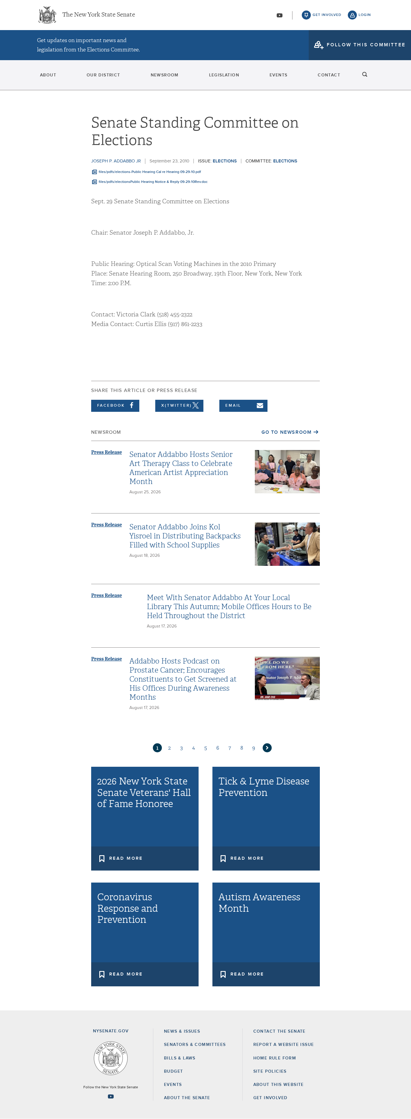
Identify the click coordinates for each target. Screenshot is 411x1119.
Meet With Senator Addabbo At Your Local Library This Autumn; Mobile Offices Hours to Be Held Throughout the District (229, 606)
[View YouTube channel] (279, 15)
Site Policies (270, 1071)
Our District (103, 75)
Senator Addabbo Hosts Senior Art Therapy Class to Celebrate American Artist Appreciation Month (181, 468)
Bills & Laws (180, 1058)
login (365, 15)
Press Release (106, 452)
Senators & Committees (195, 1045)
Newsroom (165, 75)
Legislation (224, 75)
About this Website (278, 1085)
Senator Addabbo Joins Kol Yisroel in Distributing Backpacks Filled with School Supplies (185, 536)
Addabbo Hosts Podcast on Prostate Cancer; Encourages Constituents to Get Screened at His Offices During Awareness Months (183, 679)
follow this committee (366, 44)
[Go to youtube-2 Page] (111, 1096)
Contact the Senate (279, 1031)
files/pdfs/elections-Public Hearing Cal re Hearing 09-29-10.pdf (150, 172)
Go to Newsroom (286, 432)
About (48, 75)
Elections (225, 161)
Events (278, 75)
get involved (327, 15)
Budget (173, 1071)
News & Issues (182, 1031)
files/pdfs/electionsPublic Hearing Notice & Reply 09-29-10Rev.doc (153, 182)
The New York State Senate (98, 15)
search (364, 75)
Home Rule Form (274, 1058)
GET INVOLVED (270, 1098)
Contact (329, 75)
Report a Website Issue (283, 1045)
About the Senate (187, 1098)
